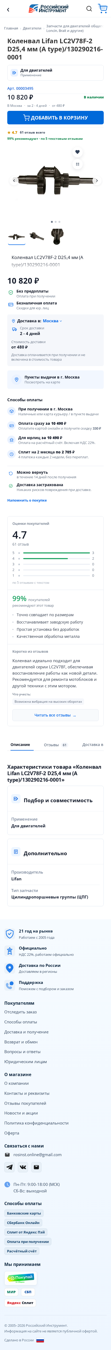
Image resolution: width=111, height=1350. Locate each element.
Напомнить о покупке (27, 500)
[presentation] (56, 745)
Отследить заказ (20, 1011)
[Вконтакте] (23, 1167)
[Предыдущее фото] (14, 180)
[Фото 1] (17, 236)
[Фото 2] (37, 236)
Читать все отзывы (55, 715)
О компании (16, 1083)
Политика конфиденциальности (36, 1123)
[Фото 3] (56, 236)
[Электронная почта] (36, 1167)
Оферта (11, 1133)
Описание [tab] (20, 744)
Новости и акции (21, 1113)
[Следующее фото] (97, 180)
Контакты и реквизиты (27, 1093)
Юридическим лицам (25, 1061)
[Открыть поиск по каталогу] (89, 8)
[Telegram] (9, 1167)
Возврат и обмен (21, 1041)
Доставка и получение (26, 1031)
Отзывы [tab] (55, 744)
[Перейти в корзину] (102, 8)
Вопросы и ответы (22, 1051)
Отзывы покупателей (25, 1103)
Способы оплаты (20, 1021)
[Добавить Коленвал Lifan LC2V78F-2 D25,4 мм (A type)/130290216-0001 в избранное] (77, 152)
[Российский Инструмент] (48, 8)
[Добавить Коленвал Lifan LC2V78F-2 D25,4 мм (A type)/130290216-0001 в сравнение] (77, 164)
